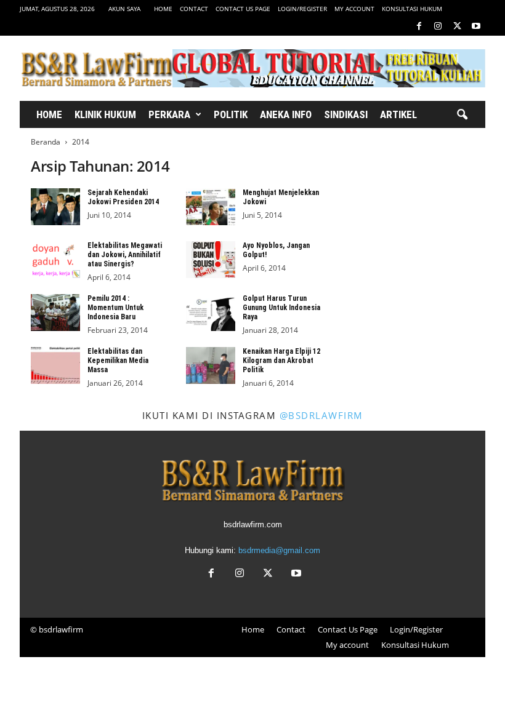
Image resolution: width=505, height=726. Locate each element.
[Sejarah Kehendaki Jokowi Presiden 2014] (55, 206)
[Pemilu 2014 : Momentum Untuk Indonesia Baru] (55, 312)
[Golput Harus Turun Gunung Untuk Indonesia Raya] (210, 312)
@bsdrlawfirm (321, 415)
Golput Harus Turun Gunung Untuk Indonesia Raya (281, 307)
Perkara (169, 114)
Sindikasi (346, 114)
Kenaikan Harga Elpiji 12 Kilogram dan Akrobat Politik (281, 360)
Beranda (45, 142)
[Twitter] (457, 27)
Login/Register (302, 8)
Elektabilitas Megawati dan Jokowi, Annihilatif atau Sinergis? (124, 254)
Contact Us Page (243, 8)
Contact (194, 8)
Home (163, 8)
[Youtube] (476, 27)
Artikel (398, 114)
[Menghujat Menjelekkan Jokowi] (210, 206)
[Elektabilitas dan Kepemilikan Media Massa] (55, 365)
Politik (231, 114)
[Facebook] (418, 27)
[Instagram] (437, 27)
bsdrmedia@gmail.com (279, 550)
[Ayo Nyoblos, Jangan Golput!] (210, 259)
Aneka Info (286, 114)
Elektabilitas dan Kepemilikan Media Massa (117, 360)
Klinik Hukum (105, 114)
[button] (461, 115)
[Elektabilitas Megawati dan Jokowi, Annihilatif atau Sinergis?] (55, 259)
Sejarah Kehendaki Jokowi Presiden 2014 (123, 197)
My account (354, 8)
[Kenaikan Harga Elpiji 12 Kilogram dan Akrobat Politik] (210, 365)
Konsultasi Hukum (412, 8)
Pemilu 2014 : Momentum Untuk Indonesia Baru (115, 307)
